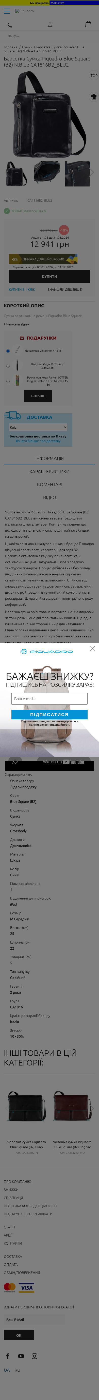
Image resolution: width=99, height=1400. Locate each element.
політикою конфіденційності (49, 724)
